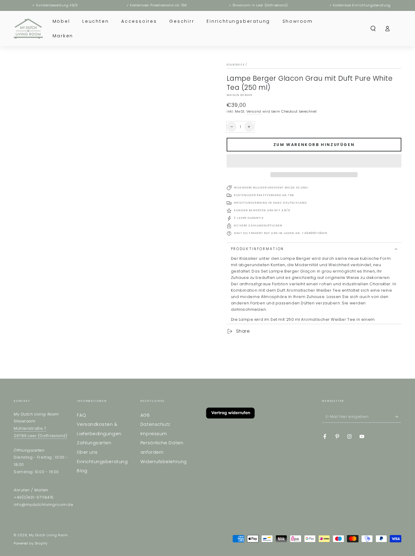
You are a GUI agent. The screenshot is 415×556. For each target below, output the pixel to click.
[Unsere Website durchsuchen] (373, 28)
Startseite (236, 64)
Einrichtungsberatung (102, 462)
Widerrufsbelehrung (163, 462)
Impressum (153, 434)
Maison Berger (239, 95)
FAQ (81, 415)
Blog (82, 471)
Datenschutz (155, 424)
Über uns (87, 452)
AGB (145, 415)
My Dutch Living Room (49, 535)
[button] (314, 161)
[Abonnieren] (398, 417)
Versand (253, 111)
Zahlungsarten (94, 443)
